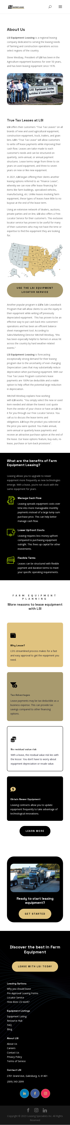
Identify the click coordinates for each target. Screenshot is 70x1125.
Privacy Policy (14, 1056)
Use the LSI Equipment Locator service (35, 290)
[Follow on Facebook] (35, 1093)
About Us (12, 1043)
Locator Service (15, 997)
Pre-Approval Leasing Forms (22, 993)
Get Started (35, 913)
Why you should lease (19, 988)
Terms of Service (16, 1061)
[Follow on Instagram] (45, 1093)
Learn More (35, 830)
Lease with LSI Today (35, 966)
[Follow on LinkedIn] (24, 1093)
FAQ (9, 1025)
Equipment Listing (17, 1016)
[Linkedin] (44, 1110)
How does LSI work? (18, 1001)
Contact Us (13, 1052)
